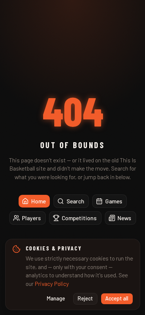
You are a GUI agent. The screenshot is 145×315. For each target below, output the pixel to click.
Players (31, 217)
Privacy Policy (52, 283)
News (124, 217)
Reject (85, 298)
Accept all (116, 298)
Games (113, 201)
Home (38, 201)
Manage (56, 298)
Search (75, 201)
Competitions (79, 217)
